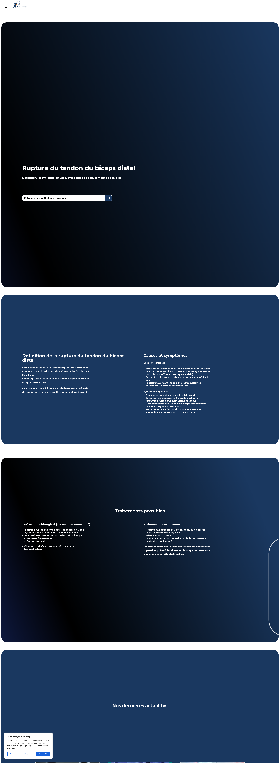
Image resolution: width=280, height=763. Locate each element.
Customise (14, 754)
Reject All (28, 754)
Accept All (43, 754)
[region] (28, 746)
